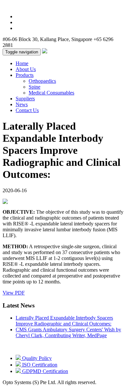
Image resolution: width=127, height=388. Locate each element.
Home (22, 63)
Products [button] (25, 75)
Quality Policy (36, 358)
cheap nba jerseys (21, 5)
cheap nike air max (89, 5)
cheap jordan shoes (54, 11)
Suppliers (25, 98)
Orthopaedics (42, 81)
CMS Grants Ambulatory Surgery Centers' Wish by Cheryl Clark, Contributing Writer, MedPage (68, 332)
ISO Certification (39, 364)
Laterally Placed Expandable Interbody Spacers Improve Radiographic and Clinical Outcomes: (64, 320)
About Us (26, 69)
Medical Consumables (51, 92)
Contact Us (27, 110)
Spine (34, 87)
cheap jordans (54, 5)
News (22, 104)
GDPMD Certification (44, 371)
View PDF (14, 292)
